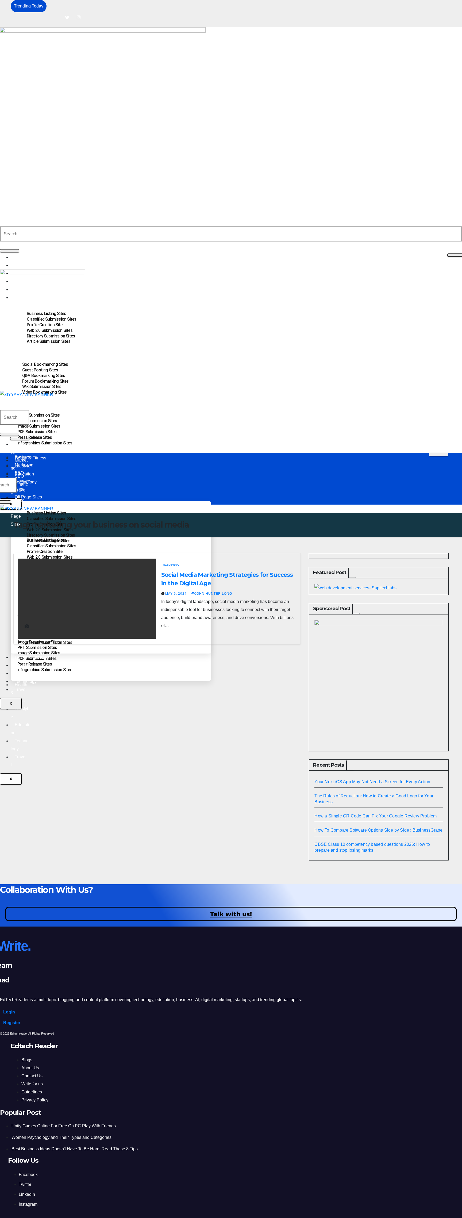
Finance (22, 481)
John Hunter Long (213, 593)
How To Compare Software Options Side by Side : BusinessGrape (378, 830)
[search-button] (9, 250)
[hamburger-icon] (438, 454)
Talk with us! (231, 913)
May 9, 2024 (176, 593)
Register (11, 1022)
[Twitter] (67, 17)
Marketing (24, 265)
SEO (19, 473)
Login (9, 1012)
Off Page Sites (28, 497)
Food (20, 500)
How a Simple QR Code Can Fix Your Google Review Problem (375, 815)
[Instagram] (78, 17)
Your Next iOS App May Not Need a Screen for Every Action (372, 781)
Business (23, 257)
